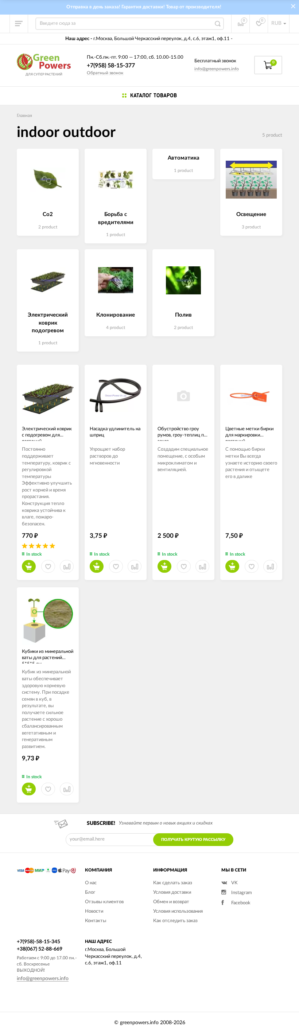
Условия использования (178, 911)
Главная (24, 115)
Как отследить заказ (175, 921)
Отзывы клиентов (104, 902)
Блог (90, 892)
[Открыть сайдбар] (19, 24)
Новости (94, 911)
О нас (91, 883)
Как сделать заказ (172, 883)
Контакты (95, 921)
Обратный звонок (105, 73)
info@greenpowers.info (216, 69)
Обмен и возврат (171, 902)
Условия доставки (172, 892)
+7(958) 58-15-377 (111, 65)
